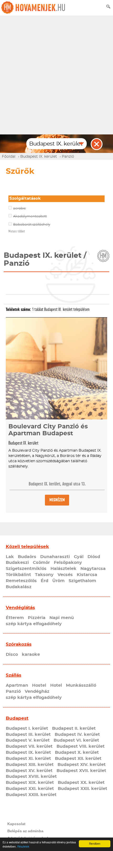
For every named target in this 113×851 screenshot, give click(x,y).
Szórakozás (19, 644)
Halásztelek (63, 569)
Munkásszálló (81, 685)
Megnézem (57, 500)
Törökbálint (18, 575)
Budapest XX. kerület (81, 782)
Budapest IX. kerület (28, 752)
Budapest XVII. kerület (81, 771)
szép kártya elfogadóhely (34, 624)
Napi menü (61, 618)
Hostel (39, 685)
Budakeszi (17, 562)
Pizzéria (36, 618)
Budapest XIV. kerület (82, 765)
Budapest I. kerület (27, 728)
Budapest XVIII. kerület (31, 776)
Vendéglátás (20, 607)
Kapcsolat (16, 824)
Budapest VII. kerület (29, 746)
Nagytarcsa (93, 569)
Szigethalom (82, 581)
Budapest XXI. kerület (30, 789)
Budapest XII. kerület (78, 758)
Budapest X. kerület (77, 752)
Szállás (13, 675)
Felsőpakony (68, 562)
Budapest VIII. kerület (80, 746)
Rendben (94, 843)
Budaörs (27, 557)
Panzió (13, 691)
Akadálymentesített (30, 216)
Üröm (58, 581)
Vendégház (37, 691)
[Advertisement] (56, 75)
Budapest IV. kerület (77, 734)
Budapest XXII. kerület (82, 789)
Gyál (79, 557)
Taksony (44, 575)
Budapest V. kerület (28, 740)
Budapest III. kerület (28, 734)
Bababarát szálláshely (31, 224)
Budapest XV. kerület (29, 771)
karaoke (31, 654)
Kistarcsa (87, 575)
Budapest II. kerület (74, 728)
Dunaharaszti (55, 557)
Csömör (41, 562)
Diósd (94, 557)
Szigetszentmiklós (26, 569)
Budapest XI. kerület (28, 758)
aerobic (19, 208)
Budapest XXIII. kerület (31, 795)
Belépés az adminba (25, 831)
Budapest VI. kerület (76, 740)
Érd (44, 581)
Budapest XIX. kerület (30, 782)
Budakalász (19, 587)
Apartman (17, 685)
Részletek (23, 846)
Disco (12, 654)
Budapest (17, 718)
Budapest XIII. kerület (30, 765)
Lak (10, 557)
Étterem (15, 618)
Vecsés (65, 575)
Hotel (56, 685)
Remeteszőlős (21, 581)
